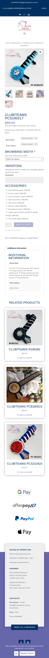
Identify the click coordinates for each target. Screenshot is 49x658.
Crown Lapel (17, 193)
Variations (9, 175)
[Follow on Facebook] (21, 642)
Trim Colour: (11, 146)
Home (7, 43)
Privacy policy (27, 653)
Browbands (16, 43)
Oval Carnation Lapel (20, 197)
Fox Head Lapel (18, 219)
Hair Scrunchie (18, 200)
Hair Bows (16, 203)
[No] (46, 651)
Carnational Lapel (19, 190)
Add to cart (23, 224)
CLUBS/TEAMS (27, 43)
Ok (16, 653)
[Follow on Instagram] (27, 642)
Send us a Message (24, 627)
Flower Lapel (17, 206)
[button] (40, 52)
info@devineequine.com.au (19, 605)
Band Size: (10, 140)
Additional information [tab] (16, 248)
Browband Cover (19, 209)
